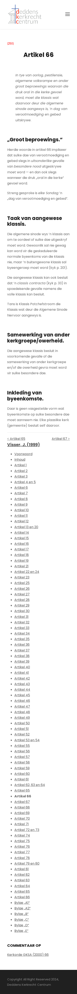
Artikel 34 (22, 633)
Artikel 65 (22, 790)
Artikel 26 (22, 588)
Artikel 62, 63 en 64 (29, 785)
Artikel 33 (21, 628)
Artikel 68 (22, 807)
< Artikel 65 (16, 438)
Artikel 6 (21, 487)
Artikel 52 (22, 734)
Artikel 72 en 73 (26, 830)
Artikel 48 (22, 712)
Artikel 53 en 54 (27, 740)
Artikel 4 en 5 (25, 482)
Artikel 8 (21, 499)
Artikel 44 (22, 689)
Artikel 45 (22, 695)
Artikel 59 (22, 768)
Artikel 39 (21, 661)
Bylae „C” (21, 919)
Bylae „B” (21, 913)
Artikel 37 (22, 650)
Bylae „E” (21, 930)
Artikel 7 (21, 493)
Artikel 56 (22, 751)
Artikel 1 (20, 465)
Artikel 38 (22, 656)
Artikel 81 (21, 869)
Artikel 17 (21, 549)
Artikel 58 (22, 762)
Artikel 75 (22, 841)
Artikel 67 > (61, 438)
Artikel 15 (21, 538)
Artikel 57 (22, 756)
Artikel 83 (22, 880)
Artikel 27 (22, 594)
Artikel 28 (22, 599)
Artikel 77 (22, 852)
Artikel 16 (21, 543)
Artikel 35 (22, 639)
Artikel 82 (22, 874)
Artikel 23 (21, 577)
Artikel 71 (21, 824)
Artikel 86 (22, 897)
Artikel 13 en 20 (26, 527)
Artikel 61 (21, 779)
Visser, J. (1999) (23, 444)
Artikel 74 (22, 835)
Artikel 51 (21, 728)
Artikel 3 (21, 476)
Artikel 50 (22, 723)
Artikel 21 (21, 566)
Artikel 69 (22, 813)
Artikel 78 (22, 858)
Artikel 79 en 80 (26, 863)
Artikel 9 (21, 504)
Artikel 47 (22, 706)
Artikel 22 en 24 (26, 571)
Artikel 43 (22, 684)
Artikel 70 (22, 818)
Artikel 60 (22, 773)
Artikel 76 (22, 846)
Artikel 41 (21, 672)
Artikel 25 (22, 583)
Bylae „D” (21, 925)
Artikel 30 (22, 611)
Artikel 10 (21, 510)
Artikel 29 (21, 605)
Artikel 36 (22, 644)
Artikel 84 (22, 886)
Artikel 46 (22, 700)
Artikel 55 (22, 745)
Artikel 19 (21, 560)
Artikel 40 (22, 667)
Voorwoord (23, 454)
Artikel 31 (21, 616)
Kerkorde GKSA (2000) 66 (28, 954)
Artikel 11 (21, 515)
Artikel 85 (22, 891)
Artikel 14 (21, 532)
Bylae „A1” (22, 902)
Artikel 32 (21, 622)
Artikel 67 (22, 801)
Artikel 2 (21, 471)
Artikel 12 (21, 521)
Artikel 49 (22, 717)
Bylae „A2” (22, 908)
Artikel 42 (22, 678)
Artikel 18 (21, 554)
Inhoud (19, 459)
